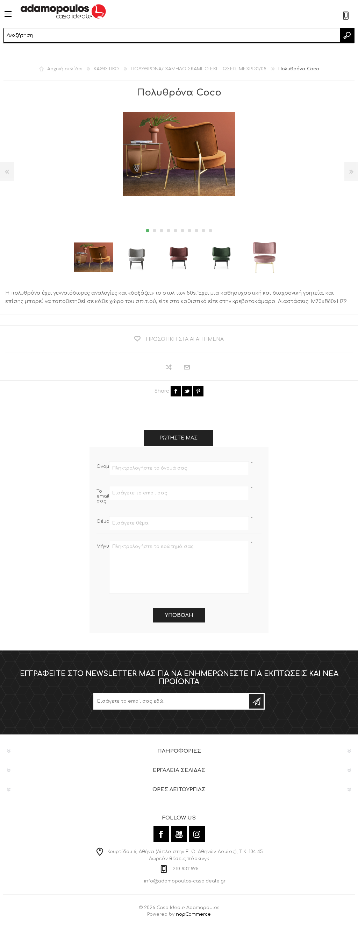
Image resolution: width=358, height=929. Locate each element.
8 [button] (196, 230)
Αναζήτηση (347, 35)
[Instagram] (197, 834)
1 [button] (147, 230)
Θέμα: (102, 521)
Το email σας (102, 496)
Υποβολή (179, 615)
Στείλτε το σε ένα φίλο (187, 367)
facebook (176, 391)
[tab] (178, 438)
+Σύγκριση (169, 367)
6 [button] (182, 230)
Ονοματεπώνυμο (102, 466)
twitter (187, 391)
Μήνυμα (102, 546)
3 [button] (161, 230)
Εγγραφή (256, 701)
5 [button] (175, 230)
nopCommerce (193, 914)
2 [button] (154, 230)
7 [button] (189, 230)
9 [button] (203, 230)
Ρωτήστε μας (178, 438)
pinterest (198, 391)
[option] (93, 257)
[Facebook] (161, 834)
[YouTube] (179, 834)
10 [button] (210, 230)
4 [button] (168, 230)
